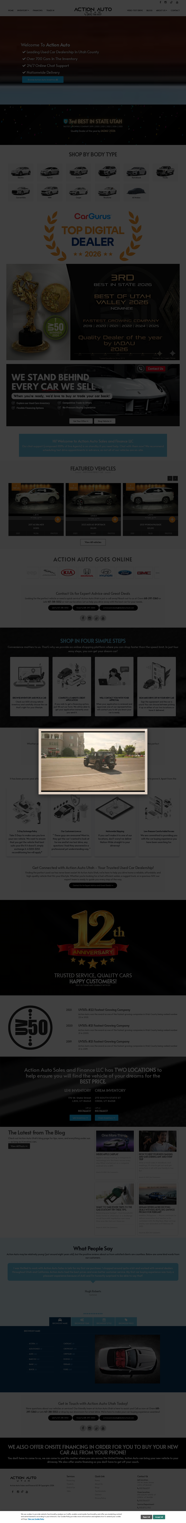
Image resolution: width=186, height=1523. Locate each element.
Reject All (146, 1517)
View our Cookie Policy (36, 1519)
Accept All (159, 1517)
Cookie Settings (132, 1517)
